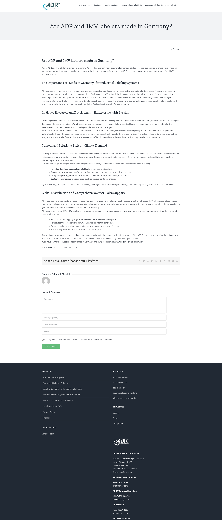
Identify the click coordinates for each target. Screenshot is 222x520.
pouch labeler (119, 388)
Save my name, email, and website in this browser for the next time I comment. (78, 339)
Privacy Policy (49, 412)
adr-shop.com (48, 434)
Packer (116, 418)
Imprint (46, 418)
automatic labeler (120, 377)
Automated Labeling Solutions (56, 383)
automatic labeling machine (125, 393)
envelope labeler (120, 382)
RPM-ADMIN (48, 248)
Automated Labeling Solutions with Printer (61, 394)
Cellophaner (118, 423)
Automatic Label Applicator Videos (58, 400)
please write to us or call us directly (127, 242)
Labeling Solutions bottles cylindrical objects (62, 389)
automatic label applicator (54, 377)
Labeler (116, 413)
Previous (176, 49)
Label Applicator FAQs (52, 406)
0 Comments (73, 248)
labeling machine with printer (125, 398)
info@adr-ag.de (125, 472)
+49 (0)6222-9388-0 (128, 468)
